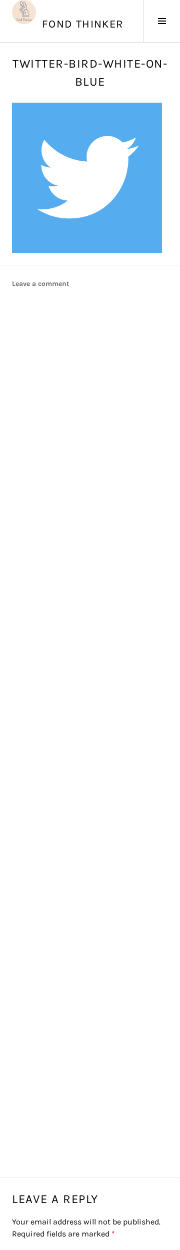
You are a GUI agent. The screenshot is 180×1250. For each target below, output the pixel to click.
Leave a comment (41, 283)
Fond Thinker (83, 24)
